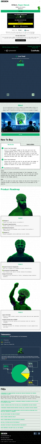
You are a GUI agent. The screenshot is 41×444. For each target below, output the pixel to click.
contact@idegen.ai (6, 435)
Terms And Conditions (7, 439)
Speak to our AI (20, 64)
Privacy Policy (5, 437)
